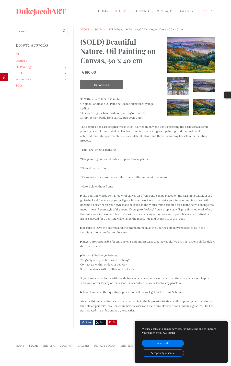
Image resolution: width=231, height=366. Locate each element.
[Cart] (227, 95)
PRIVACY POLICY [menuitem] (105, 345)
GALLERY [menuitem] (186, 11)
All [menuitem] (17, 54)
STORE (84, 29)
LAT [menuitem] (212, 10)
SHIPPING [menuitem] (141, 11)
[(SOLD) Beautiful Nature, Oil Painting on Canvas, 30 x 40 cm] (178, 86)
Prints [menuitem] (19, 73)
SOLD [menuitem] (19, 85)
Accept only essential (163, 353)
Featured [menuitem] (21, 60)
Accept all (163, 343)
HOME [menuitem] (103, 11)
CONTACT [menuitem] (164, 11)
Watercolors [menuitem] (23, 79)
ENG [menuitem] (204, 10)
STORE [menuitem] (120, 11)
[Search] (64, 31)
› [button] (66, 67)
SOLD (98, 29)
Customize (169, 332)
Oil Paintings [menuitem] (24, 67)
